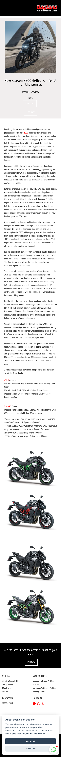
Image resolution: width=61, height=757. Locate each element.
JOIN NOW (31, 662)
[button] (53, 749)
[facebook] (35, 704)
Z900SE (7, 406)
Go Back (31, 112)
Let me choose (37, 733)
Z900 (26, 133)
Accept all (30, 741)
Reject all (30, 748)
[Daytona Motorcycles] (47, 8)
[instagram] (39, 704)
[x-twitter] (43, 704)
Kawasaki (30, 103)
